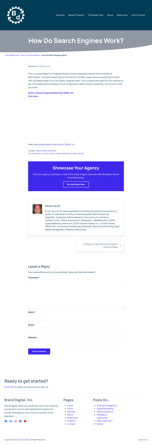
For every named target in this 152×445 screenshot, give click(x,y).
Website (32, 337)
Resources (72, 417)
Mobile (100, 423)
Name (32, 312)
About (70, 414)
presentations (46, 144)
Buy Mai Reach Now (76, 184)
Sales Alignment (105, 420)
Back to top (143, 440)
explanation (36, 153)
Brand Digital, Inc (66, 144)
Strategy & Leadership (102, 416)
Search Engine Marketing (30, 55)
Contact (71, 423)
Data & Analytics (105, 411)
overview (45, 153)
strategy (73, 153)
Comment (34, 277)
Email (31, 324)
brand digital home (12, 55)
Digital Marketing (105, 408)
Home (70, 405)
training (80, 153)
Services (71, 411)
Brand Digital (24, 440)
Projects (71, 420)
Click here (9, 386)
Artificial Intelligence (107, 405)
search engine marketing (59, 153)
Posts (70, 408)
